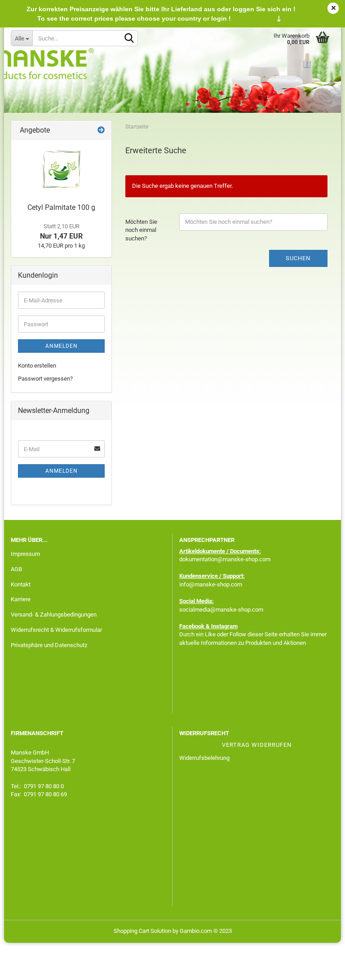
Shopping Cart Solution (142, 930)
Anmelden (61, 346)
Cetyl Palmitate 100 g (61, 207)
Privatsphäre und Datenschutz (49, 645)
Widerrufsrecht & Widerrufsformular (56, 629)
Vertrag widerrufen (257, 744)
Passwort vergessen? (45, 378)
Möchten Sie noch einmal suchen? (141, 230)
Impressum (25, 553)
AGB (16, 569)
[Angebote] (101, 130)
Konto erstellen (37, 365)
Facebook (191, 626)
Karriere (21, 599)
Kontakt (21, 584)
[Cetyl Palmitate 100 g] (61, 169)
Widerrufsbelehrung (204, 757)
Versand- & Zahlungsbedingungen (54, 614)
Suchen (298, 258)
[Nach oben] (320, 949)
